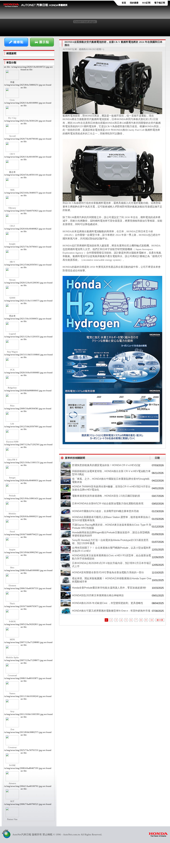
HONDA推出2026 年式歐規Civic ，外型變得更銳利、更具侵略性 (107, 603)
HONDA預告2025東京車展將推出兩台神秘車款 (98, 595)
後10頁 (160, 620)
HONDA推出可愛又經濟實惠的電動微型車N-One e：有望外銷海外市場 (111, 610)
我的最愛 (134, 2)
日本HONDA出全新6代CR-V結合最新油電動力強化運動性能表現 (107, 503)
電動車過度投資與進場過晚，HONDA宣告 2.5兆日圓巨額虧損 (106, 495)
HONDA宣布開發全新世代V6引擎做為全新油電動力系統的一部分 (108, 572)
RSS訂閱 (146, 2)
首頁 (124, 2)
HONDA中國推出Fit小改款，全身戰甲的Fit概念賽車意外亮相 (105, 511)
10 (151, 620)
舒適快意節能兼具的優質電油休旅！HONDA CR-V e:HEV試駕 (106, 465)
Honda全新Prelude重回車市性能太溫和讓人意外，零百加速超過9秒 (109, 587)
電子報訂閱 (159, 2)
